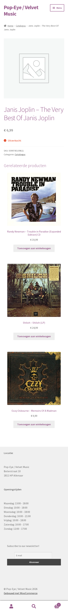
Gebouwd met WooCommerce (20, 593)
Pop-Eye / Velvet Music (21, 10)
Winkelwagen (52, 603)
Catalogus (21, 25)
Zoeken (34, 606)
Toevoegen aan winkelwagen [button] (34, 248)
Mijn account (11, 606)
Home (10, 25)
